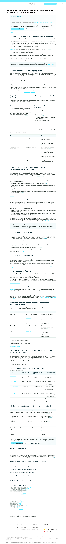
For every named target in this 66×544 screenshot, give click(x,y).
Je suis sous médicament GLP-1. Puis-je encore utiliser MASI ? (22, 472)
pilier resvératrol (40, 194)
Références (12, 32)
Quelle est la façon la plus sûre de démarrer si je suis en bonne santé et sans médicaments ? (28, 466)
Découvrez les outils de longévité (50, 3)
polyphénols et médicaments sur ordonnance (27, 194)
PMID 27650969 (19, 503)
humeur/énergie (46, 363)
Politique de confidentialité (51, 542)
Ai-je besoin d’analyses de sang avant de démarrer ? (20, 480)
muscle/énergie (33, 363)
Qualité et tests (28, 28)
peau (41, 363)
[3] (39, 176)
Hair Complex (25, 23)
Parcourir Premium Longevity (17, 443)
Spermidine (32, 325)
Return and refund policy (26, 529)
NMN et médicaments (48, 220)
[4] (43, 115)
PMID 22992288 (24, 489)
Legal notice (24, 527)
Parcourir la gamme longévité (17, 28)
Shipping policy (34, 524)
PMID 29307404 (22, 501)
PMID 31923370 (21, 502)
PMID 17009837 (27, 490)
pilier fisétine (45, 194)
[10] (26, 115)
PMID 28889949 (21, 507)
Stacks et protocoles (36, 28)
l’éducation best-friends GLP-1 (22, 363)
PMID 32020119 (17, 508)
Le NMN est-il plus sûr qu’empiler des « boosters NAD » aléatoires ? (23, 477)
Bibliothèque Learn (46, 28)
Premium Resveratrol (44, 22)
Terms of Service (35, 527)
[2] (49, 148)
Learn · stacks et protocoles (29, 92)
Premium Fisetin (19, 23)
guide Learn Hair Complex (46, 297)
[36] (43, 176)
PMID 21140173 (30, 487)
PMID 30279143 (25, 505)
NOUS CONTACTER (35, 529)
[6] (51, 417)
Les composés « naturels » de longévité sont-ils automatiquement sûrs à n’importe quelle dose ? (29, 461)
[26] (23, 192)
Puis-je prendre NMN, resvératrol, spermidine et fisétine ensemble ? (23, 469)
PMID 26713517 (23, 492)
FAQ (10, 32)
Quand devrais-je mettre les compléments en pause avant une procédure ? (25, 475)
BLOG (17, 527)
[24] (49, 413)
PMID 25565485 (27, 488)
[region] (33, 149)
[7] (44, 238)
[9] (25, 115)
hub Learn (20, 346)
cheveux (38, 363)
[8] (46, 183)
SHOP (17, 524)
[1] (37, 176)
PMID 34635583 (20, 500)
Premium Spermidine (14, 386)
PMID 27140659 (18, 506)
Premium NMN (36, 22)
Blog (22, 524)
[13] (27, 115)
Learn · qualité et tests (46, 90)
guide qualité (50, 64)
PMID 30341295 (19, 504)
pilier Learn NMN (13, 221)
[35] (50, 148)
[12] (22, 192)
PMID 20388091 (24, 491)
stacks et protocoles (14, 346)
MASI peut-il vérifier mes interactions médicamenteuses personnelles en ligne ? (26, 451)
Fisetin (38, 325)
